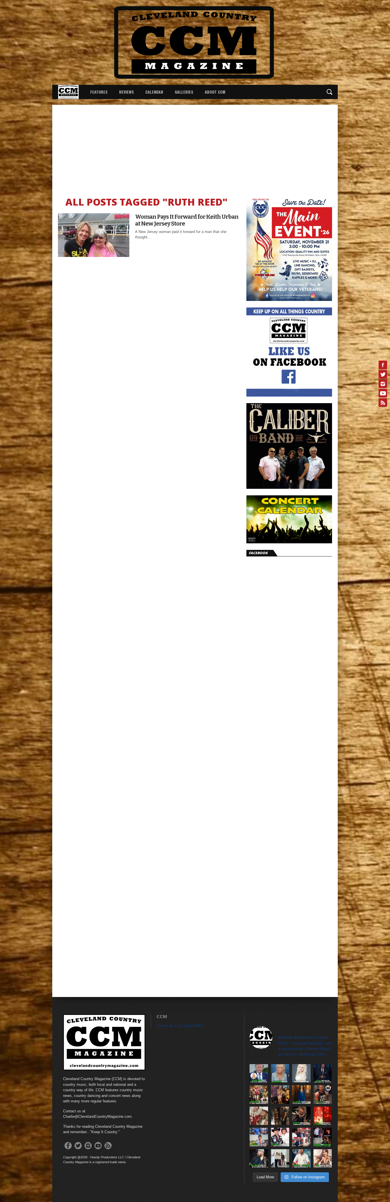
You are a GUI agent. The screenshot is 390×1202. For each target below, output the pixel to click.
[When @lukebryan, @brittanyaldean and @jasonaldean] (301, 1137)
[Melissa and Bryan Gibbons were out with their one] (280, 1094)
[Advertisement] (195, 148)
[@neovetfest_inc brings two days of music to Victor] (322, 1137)
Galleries (184, 92)
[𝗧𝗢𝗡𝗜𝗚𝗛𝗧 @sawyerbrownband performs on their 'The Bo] (259, 1094)
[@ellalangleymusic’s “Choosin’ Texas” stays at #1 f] (301, 1094)
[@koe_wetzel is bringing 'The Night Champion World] (301, 1116)
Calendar (154, 92)
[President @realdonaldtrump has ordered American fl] (259, 1073)
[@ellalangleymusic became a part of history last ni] (280, 1137)
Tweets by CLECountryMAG (179, 1026)
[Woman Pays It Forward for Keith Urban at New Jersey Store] (93, 255)
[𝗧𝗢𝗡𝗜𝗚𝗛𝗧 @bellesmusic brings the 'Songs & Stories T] (322, 1158)
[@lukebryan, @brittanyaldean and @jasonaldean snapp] (280, 1158)
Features (99, 92)
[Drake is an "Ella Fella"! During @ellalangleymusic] (322, 1116)
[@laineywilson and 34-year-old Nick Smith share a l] (259, 1116)
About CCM (215, 92)
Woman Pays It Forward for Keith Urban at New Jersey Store (186, 220)
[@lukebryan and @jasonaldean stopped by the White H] (301, 1158)
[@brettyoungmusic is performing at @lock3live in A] (322, 1094)
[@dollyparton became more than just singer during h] (280, 1073)
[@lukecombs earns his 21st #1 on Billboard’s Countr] (259, 1158)
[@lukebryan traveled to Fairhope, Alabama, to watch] (259, 1137)
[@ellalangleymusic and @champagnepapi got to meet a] (280, 1116)
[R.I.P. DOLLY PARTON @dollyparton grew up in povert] (301, 1073)
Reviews (126, 92)
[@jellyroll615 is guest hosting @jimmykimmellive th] (322, 1073)
